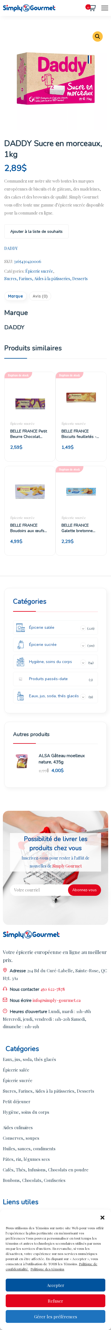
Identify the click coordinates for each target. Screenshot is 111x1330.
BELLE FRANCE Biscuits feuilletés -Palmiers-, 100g (78, 433)
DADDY (11, 248)
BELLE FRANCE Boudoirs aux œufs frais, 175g (27, 528)
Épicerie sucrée (39, 271)
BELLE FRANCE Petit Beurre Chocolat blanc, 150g (28, 433)
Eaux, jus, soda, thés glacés (29, 1059)
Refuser (55, 1301)
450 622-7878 (52, 989)
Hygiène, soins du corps (26, 1112)
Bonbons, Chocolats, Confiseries (34, 1180)
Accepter (55, 1285)
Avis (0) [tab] (40, 296)
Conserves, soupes (21, 1138)
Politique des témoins (47, 1269)
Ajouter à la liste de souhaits (36, 231)
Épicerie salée (16, 1070)
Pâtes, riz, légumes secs (26, 1159)
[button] (102, 1217)
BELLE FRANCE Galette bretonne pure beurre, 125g (77, 528)
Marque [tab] (15, 296)
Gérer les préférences (55, 1316)
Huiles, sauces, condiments (29, 1148)
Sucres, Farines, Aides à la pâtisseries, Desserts (46, 278)
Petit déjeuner (16, 1101)
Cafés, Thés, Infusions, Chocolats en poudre (46, 1170)
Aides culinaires (18, 1127)
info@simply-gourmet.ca (57, 1000)
